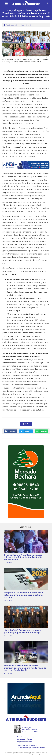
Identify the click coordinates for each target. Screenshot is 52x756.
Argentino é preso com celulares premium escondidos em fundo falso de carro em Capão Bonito (25, 667)
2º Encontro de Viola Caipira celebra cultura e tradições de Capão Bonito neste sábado (23, 557)
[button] (6, 3)
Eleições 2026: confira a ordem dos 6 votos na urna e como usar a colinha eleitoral (24, 594)
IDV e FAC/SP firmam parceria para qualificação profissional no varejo (22, 631)
